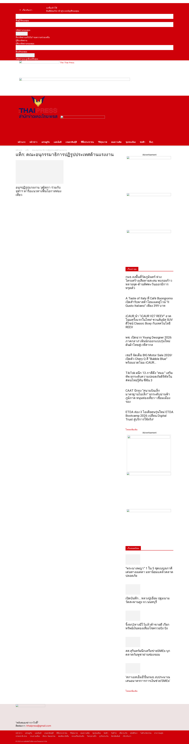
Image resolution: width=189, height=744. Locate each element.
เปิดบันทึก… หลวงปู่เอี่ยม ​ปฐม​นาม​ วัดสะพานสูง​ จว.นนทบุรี (148, 600)
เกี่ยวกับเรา (27, 10)
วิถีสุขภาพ (102, 142)
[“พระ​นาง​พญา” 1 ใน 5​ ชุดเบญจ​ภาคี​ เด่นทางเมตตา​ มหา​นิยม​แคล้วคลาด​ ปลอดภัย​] (149, 559)
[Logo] (38, 117)
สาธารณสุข (158, 733)
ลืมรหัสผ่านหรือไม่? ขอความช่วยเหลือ (33, 37)
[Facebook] (50, 4)
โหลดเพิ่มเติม (131, 429)
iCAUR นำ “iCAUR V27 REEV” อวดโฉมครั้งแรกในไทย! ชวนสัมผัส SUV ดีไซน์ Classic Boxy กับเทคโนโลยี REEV (149, 321)
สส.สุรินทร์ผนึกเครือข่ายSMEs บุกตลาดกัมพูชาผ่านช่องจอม (148, 652)
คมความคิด (116, 142)
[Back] (56, 4)
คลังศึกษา (134, 733)
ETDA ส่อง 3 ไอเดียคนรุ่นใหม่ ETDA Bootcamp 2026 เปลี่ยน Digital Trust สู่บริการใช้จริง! (149, 415)
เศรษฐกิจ (45, 142)
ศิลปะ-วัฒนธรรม (49, 736)
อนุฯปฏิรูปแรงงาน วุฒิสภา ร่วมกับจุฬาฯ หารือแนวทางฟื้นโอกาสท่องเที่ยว (38, 191)
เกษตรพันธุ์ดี (71, 142)
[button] (169, 99)
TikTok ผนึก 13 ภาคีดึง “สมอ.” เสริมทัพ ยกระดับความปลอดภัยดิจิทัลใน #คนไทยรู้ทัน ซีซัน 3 (149, 376)
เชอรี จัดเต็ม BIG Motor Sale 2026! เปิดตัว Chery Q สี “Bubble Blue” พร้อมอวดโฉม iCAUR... (149, 358)
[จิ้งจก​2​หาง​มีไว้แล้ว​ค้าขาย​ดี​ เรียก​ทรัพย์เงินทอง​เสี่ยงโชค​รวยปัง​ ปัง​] (149, 616)
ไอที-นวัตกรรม (145, 733)
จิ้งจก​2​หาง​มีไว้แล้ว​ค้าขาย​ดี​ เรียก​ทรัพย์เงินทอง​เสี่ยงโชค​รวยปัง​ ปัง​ (147, 626)
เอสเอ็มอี (57, 142)
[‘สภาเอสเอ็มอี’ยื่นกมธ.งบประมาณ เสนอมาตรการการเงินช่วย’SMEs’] (149, 668)
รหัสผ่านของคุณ (23, 30)
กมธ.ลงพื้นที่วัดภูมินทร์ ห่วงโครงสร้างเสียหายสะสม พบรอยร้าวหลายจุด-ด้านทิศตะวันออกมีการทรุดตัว (149, 282)
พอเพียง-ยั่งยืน (63, 736)
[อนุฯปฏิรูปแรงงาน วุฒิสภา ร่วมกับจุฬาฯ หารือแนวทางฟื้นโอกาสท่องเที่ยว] (39, 172)
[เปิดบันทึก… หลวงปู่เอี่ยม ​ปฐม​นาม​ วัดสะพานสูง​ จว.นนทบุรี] (149, 589)
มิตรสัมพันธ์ (115, 736)
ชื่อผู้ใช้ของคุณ (22, 20)
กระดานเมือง (35, 736)
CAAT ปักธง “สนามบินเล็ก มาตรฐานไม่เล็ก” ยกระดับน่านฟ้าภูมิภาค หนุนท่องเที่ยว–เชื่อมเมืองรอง (148, 396)
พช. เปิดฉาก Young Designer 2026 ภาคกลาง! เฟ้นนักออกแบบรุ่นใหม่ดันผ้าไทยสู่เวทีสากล (149, 341)
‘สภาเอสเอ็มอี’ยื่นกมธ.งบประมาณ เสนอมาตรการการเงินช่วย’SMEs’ (148, 679)
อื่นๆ (151, 142)
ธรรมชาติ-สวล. (21, 736)
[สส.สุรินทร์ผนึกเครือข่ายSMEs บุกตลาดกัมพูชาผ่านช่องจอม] (149, 642)
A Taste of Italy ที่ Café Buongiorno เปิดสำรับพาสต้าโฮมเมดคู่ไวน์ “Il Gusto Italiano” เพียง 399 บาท (149, 302)
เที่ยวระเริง (123, 733)
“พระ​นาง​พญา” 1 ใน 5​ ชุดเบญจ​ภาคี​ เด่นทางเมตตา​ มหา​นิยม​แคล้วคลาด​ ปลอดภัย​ (149, 572)
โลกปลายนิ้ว (91, 736)
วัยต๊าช (114, 733)
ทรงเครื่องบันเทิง (78, 736)
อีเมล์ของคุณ (21, 51)
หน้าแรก (21, 142)
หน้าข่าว (33, 142)
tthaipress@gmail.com (38, 725)
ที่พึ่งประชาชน (87, 142)
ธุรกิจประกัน (103, 736)
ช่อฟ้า (142, 142)
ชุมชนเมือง (131, 142)
